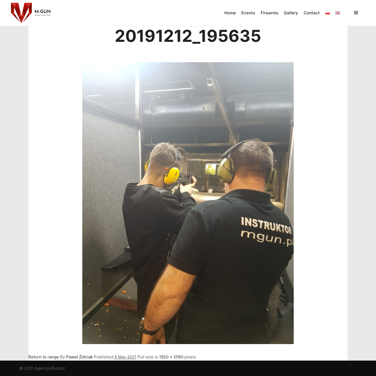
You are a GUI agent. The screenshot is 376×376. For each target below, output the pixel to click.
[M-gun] (31, 13)
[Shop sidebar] (356, 13)
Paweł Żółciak (79, 356)
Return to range (43, 356)
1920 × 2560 (171, 356)
